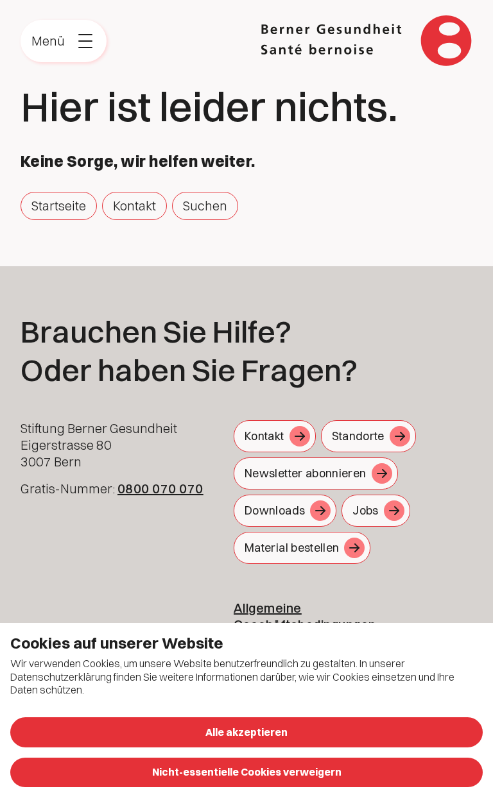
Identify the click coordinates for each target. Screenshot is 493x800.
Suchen (205, 206)
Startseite (58, 206)
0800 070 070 (160, 489)
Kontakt (134, 206)
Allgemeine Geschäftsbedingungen (305, 616)
